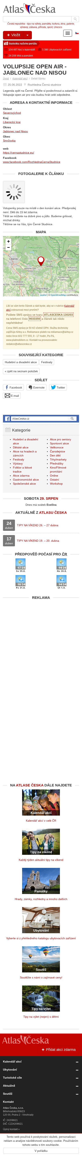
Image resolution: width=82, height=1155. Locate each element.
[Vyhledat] (75, 19)
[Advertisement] (41, 643)
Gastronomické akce (26, 479)
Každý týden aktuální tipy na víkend (41, 859)
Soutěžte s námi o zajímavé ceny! (41, 977)
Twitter (60, 387)
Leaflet (43, 294)
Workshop (56, 483)
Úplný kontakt (10, 1129)
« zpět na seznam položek (21, 371)
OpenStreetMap (58, 294)
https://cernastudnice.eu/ (18, 152)
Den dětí (55, 455)
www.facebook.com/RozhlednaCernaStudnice (31, 161)
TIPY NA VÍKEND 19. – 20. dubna (38, 540)
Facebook (15, 387)
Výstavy (18, 463)
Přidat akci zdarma (60, 1050)
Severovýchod (12, 112)
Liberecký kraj (11, 122)
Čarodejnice (57, 451)
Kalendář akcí (20, 78)
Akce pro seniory (60, 439)
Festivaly (46, 362)
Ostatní (54, 479)
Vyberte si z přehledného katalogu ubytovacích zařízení (41, 938)
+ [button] (8, 241)
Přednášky (56, 463)
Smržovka (9, 140)
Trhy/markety (58, 459)
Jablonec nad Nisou (15, 131)
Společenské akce (24, 483)
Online (54, 475)
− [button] (8, 247)
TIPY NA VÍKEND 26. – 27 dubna (37, 525)
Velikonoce (56, 447)
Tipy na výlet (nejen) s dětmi (41, 1016)
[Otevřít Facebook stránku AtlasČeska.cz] (41, 418)
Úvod (6, 78)
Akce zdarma (21, 475)
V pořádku (41, 1150)
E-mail (14, 395)
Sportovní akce (59, 443)
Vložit (15, 35)
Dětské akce (20, 447)
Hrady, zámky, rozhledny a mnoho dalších (41, 899)
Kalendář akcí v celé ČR (41, 820)
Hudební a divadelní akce (21, 362)
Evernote (38, 387)
